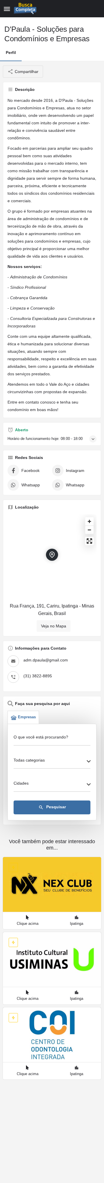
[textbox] (52, 762)
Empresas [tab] (27, 717)
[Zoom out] (89, 530)
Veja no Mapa (53, 626)
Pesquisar (52, 807)
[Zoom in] (89, 521)
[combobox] (52, 762)
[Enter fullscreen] (89, 541)
